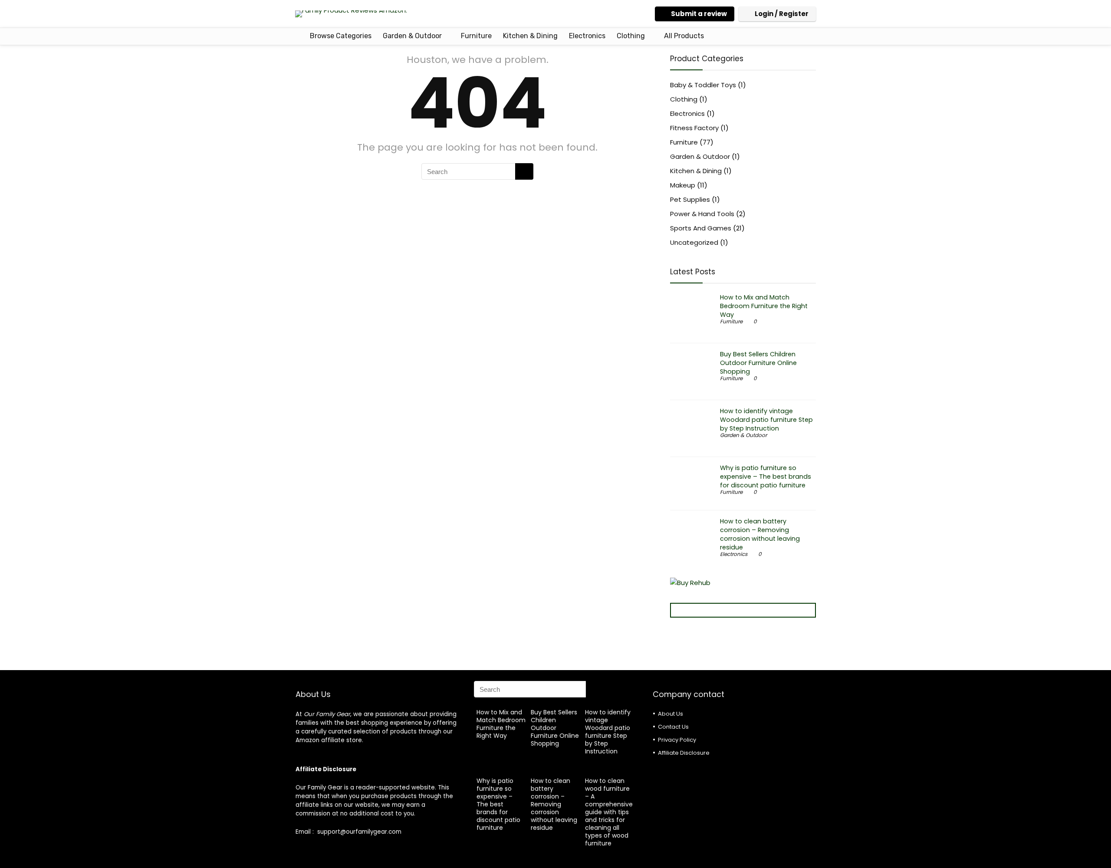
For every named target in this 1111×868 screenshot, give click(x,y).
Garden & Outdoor (412, 36)
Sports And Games (700, 228)
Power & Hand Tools (702, 213)
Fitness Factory (694, 127)
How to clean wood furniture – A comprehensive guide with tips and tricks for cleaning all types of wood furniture (609, 812)
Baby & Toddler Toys (703, 84)
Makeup (682, 185)
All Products (684, 36)
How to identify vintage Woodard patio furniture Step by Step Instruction (766, 420)
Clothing (631, 36)
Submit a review (699, 13)
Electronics (587, 36)
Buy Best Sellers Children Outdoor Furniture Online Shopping (758, 363)
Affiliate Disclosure (684, 753)
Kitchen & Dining (530, 36)
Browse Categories (339, 36)
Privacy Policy (677, 740)
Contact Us (673, 727)
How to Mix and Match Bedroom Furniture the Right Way (764, 306)
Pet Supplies (690, 199)
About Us (670, 714)
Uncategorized (694, 242)
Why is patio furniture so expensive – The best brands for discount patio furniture (765, 477)
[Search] (524, 171)
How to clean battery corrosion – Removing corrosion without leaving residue (760, 534)
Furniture (476, 36)
